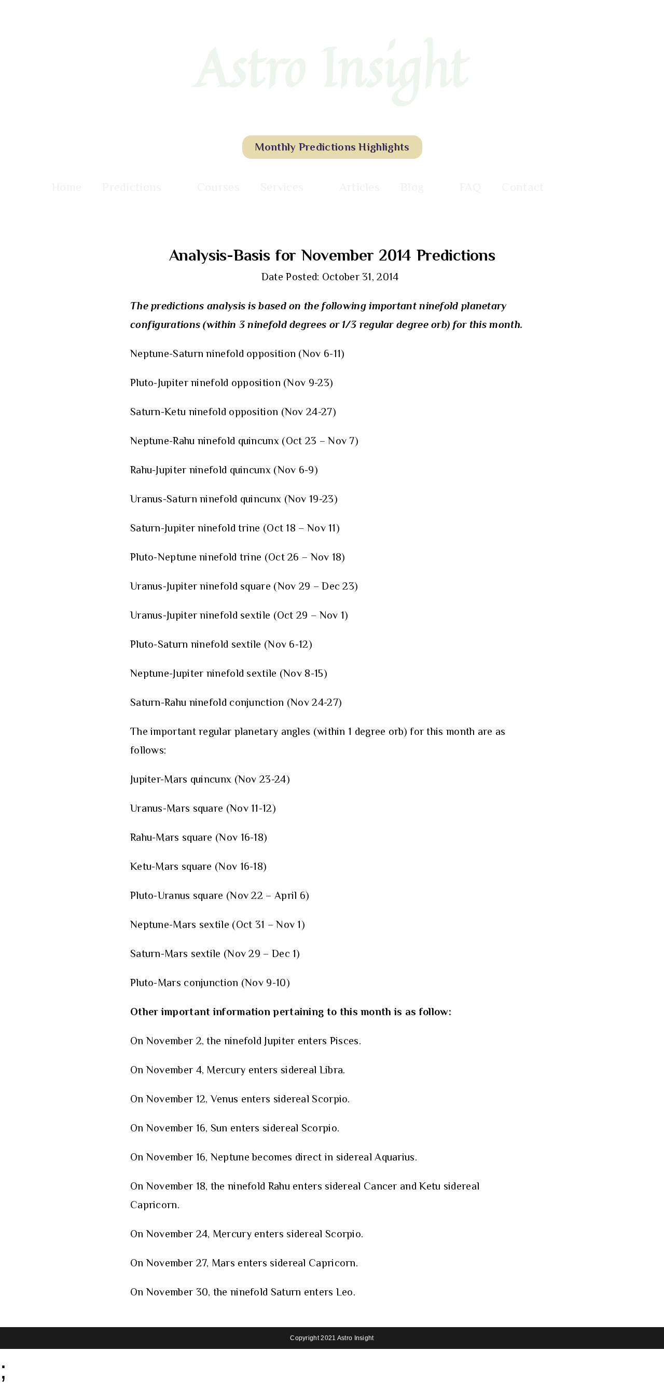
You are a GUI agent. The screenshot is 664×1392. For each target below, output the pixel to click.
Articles (359, 187)
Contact (523, 187)
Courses (218, 187)
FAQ (470, 187)
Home (66, 187)
